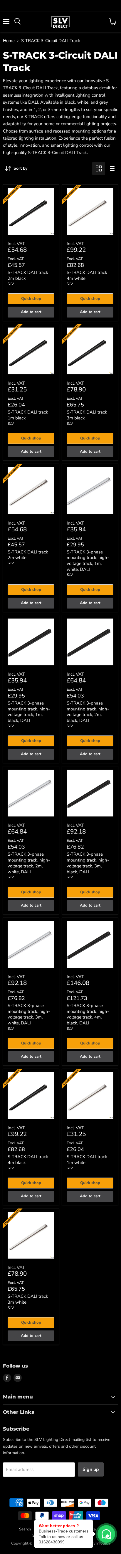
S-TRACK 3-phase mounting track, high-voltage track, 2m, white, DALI (29, 862)
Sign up (91, 1469)
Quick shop (31, 298)
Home (9, 40)
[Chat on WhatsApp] (106, 1534)
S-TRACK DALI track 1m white (87, 1160)
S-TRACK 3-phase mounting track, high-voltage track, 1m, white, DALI (88, 560)
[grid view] (98, 168)
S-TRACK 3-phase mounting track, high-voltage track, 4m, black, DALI (88, 1014)
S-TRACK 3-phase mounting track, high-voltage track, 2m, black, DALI (88, 711)
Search (25, 1529)
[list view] (111, 168)
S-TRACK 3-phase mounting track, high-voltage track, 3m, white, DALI (29, 1014)
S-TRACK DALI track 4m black (28, 1160)
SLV (11, 284)
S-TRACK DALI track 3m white (28, 1299)
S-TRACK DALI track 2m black (28, 275)
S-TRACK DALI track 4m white (87, 275)
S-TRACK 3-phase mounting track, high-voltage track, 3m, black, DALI (88, 862)
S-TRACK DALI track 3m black (87, 415)
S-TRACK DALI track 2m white (28, 555)
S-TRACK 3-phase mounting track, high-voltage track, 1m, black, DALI (29, 711)
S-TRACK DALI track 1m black (28, 415)
